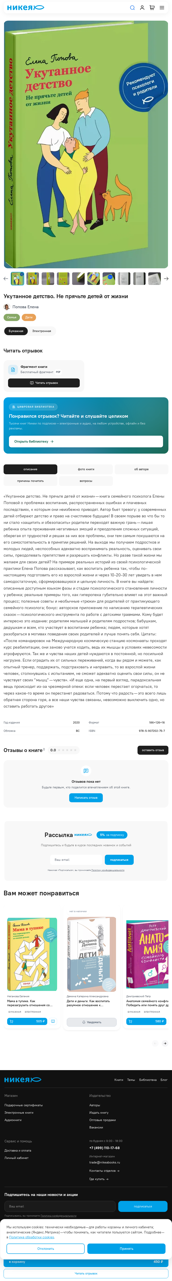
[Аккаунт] (142, 7)
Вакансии (96, 1127)
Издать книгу (98, 1113)
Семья (11, 317)
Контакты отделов (104, 1171)
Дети (28, 317)
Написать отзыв (86, 798)
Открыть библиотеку (31, 441)
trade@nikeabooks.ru (104, 1162)
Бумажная (16, 331)
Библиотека (148, 1080)
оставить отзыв (153, 750)
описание (30, 469)
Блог (164, 1080)
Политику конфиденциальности (108, 870)
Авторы (94, 1105)
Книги (118, 1080)
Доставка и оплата (17, 1150)
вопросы (86, 481)
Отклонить (45, 1249)
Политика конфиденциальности (58, 1215)
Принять (126, 1249)
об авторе (141, 469)
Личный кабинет (16, 1158)
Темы (131, 1080)
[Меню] (162, 7)
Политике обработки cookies (31, 1237)
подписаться (119, 860)
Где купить (98, 1179)
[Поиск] (132, 7)
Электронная (41, 331)
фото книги (86, 469)
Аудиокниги (13, 1120)
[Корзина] (152, 7)
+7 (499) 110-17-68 (104, 1148)
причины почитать (30, 481)
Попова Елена (26, 306)
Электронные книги (18, 1113)
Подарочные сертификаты (23, 1105)
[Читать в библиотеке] (53, 1021)
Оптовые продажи (102, 1120)
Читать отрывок (46, 383)
